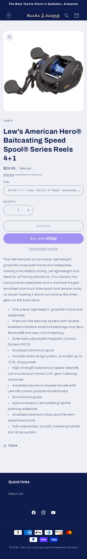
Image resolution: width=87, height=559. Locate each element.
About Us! (15, 493)
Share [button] (12, 445)
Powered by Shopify (65, 547)
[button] (9, 15)
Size (6, 182)
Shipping (8, 175)
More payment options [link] (43, 248)
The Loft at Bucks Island (36, 547)
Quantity (9, 201)
